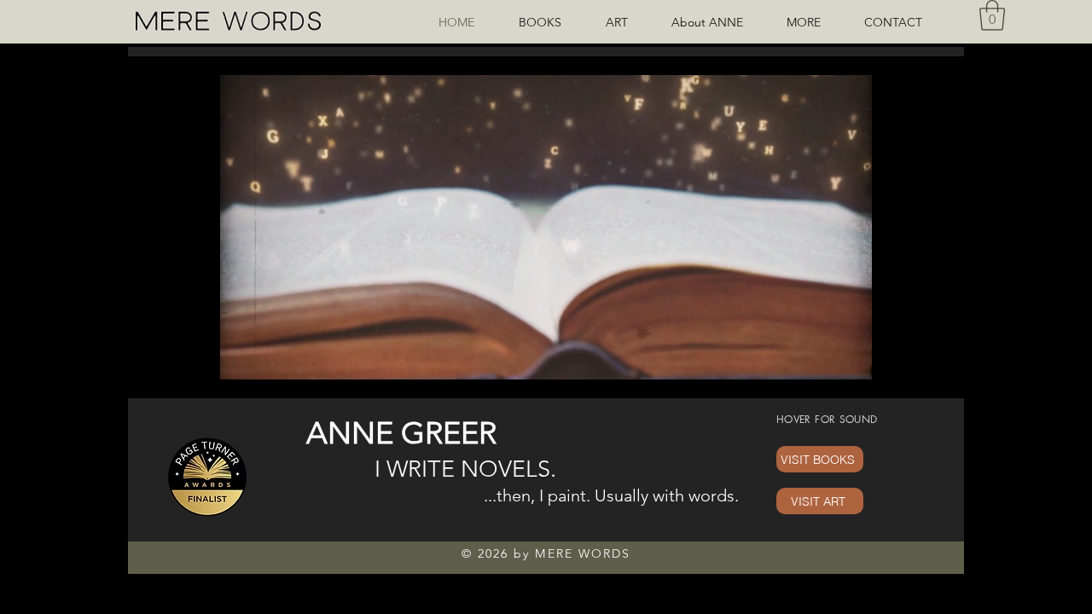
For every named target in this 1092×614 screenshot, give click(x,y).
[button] (812, 22)
